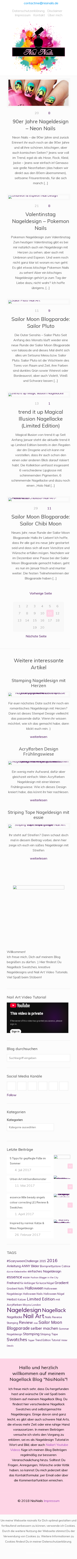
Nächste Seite (36, 636)
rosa (36, 1323)
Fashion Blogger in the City (44, 1277)
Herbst (12, 1299)
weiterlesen (38, 737)
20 (42, 627)
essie (26, 1277)
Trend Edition (43, 1340)
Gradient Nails (15, 1288)
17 (50, 620)
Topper (31, 1340)
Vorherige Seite (41, 593)
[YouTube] (41, 1508)
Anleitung (14, 1266)
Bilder (35, 1266)
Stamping (31, 1334)
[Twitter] (36, 1508)
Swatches (17, 1339)
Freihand (13, 1283)
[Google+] (30, 1508)
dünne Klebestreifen (17, 1271)
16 (42, 620)
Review (26, 1322)
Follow (11, 1095)
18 (57, 620)
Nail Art (33, 1316)
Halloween (34, 1288)
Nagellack (54, 1310)
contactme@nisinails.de (41, 3)
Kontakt (39, 15)
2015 (42, 1261)
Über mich (55, 15)
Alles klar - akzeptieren (24, 1547)
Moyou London (32, 1304)
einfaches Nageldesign (44, 1271)
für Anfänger (27, 1283)
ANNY (26, 1266)
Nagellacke (14, 1317)
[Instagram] (52, 1508)
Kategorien (15, 1120)
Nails (48, 1317)
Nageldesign (24, 1309)
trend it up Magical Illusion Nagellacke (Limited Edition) (40, 419)
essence (14, 1276)
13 (19, 620)
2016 (52, 1260)
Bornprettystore (50, 1266)
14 (27, 620)
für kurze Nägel (45, 1283)
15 (35, 620)
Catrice (66, 1266)
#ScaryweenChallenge (23, 1261)
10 (42, 613)
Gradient (62, 1283)
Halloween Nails (33, 1293)
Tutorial (56, 1340)
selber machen (44, 1328)
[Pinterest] (47, 1508)
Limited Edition (41, 1298)
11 (49, 508)
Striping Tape (49, 1334)
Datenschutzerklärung (28, 11)
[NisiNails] (38, 48)
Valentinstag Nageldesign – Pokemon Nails (40, 221)
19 (35, 627)
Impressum (23, 15)
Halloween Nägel (54, 1293)
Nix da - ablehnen (58, 1547)
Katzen (22, 1299)
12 (57, 613)
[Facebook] (25, 1508)
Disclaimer (54, 11)
